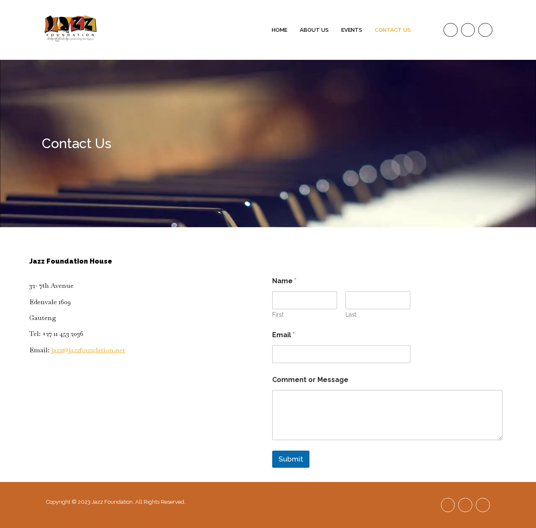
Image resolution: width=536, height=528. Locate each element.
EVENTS (351, 30)
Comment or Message (310, 380)
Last (350, 314)
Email (283, 335)
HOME (279, 30)
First (277, 314)
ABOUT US (314, 30)
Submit (290, 459)
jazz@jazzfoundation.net (88, 350)
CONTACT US (393, 30)
